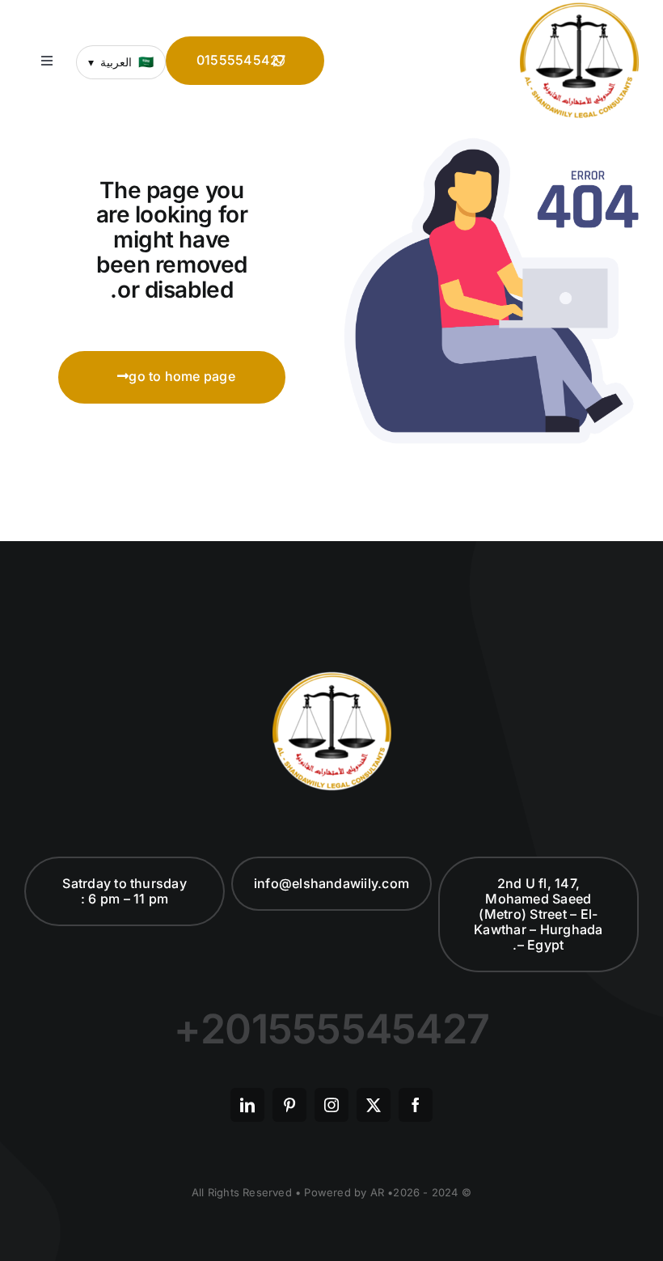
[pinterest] (289, 1105)
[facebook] (416, 1105)
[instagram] (331, 1105)
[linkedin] (247, 1105)
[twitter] (374, 1105)
